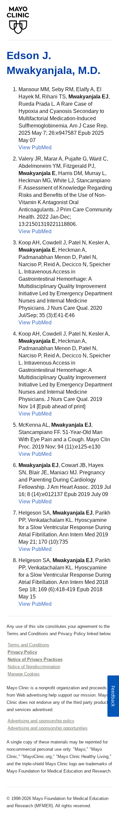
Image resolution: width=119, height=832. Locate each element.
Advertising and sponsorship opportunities (48, 728)
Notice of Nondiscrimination (34, 666)
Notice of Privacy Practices (35, 659)
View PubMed (35, 147)
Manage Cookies (24, 673)
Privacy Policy (22, 652)
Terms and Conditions (28, 644)
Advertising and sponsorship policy (41, 720)
